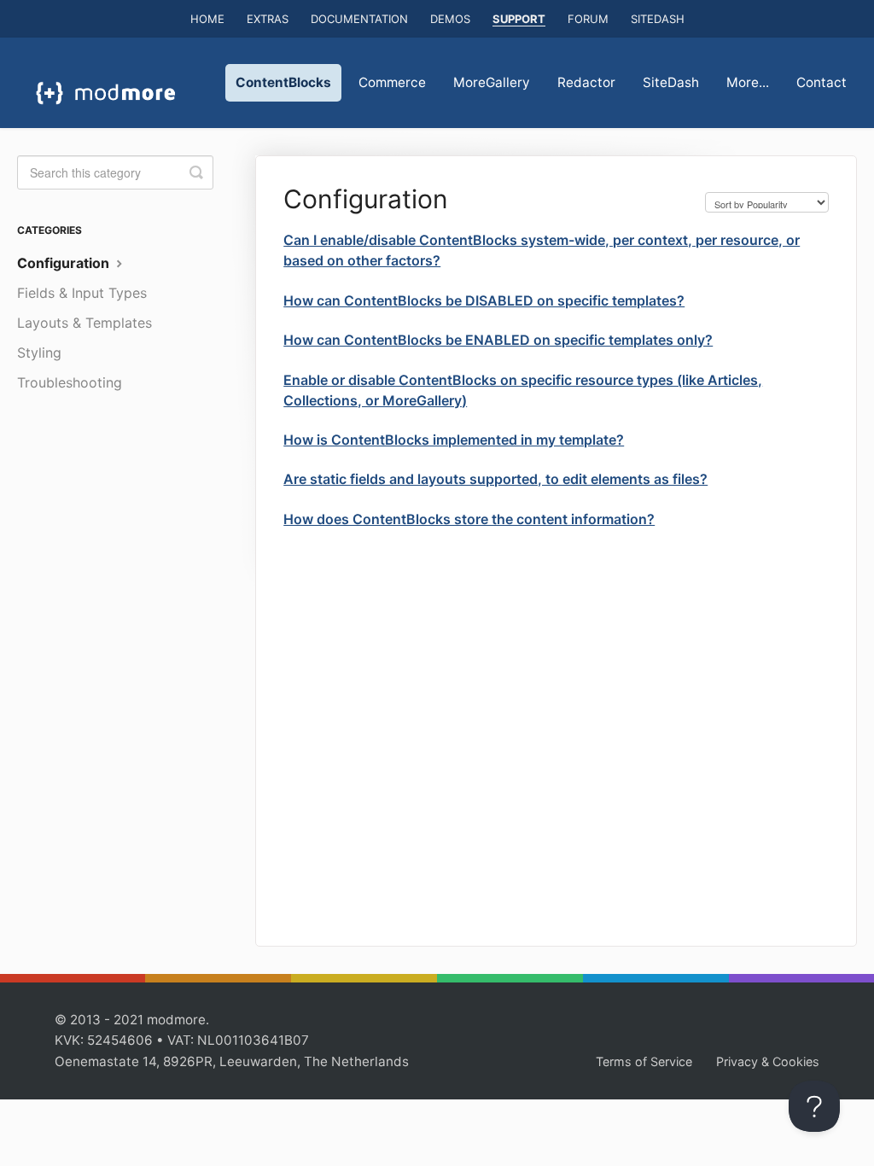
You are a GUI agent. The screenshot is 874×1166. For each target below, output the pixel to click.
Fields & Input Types (82, 292)
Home (207, 19)
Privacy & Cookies (767, 1061)
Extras (267, 19)
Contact (821, 82)
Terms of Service (644, 1061)
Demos (450, 19)
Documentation (359, 19)
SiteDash (658, 19)
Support (518, 19)
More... (747, 82)
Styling (39, 352)
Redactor (586, 82)
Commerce (392, 82)
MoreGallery (491, 82)
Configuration (65, 262)
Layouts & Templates (84, 322)
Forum (588, 19)
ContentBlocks (283, 82)
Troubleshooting (69, 382)
